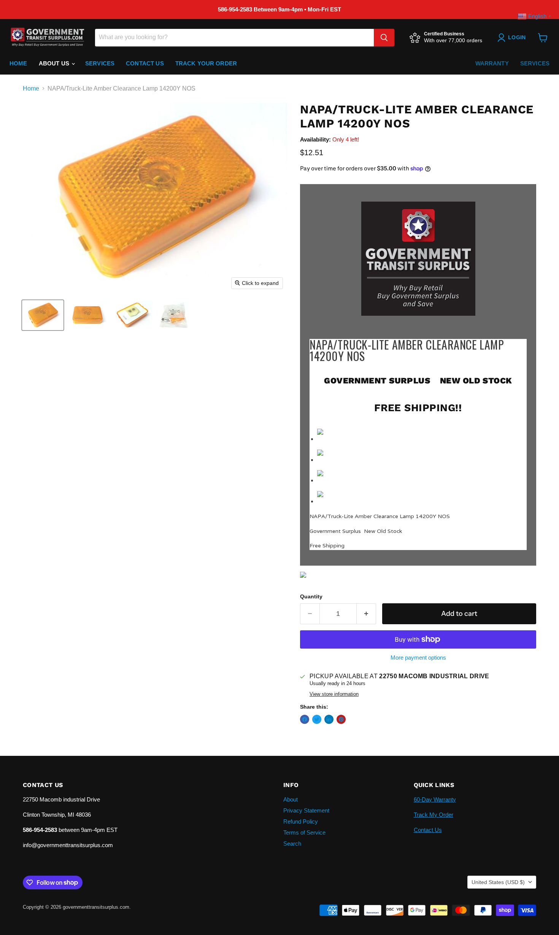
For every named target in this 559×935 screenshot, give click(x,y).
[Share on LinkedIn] (328, 719)
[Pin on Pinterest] (341, 719)
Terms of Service (304, 832)
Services (99, 63)
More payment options (418, 657)
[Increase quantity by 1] (366, 613)
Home (18, 63)
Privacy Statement (306, 810)
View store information (334, 694)
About (290, 799)
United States (498, 882)
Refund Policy (300, 821)
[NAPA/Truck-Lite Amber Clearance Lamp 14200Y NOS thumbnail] (43, 315)
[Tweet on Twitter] (316, 719)
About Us (55, 63)
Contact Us (145, 63)
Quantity (311, 596)
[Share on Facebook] (304, 719)
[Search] (384, 37)
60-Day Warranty (435, 799)
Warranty (492, 63)
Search (292, 843)
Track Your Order (206, 63)
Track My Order (433, 814)
